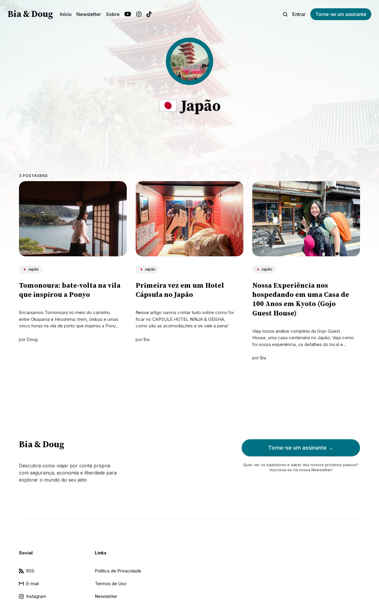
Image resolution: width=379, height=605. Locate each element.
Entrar (299, 14)
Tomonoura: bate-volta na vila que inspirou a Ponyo (70, 290)
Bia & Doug (30, 14)
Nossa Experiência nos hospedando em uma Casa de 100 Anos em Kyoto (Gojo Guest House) (300, 299)
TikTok (149, 14)
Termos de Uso (110, 583)
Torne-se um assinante (340, 14)
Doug (32, 339)
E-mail (32, 583)
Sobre (113, 14)
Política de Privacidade (118, 571)
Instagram (139, 14)
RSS (30, 571)
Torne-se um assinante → (300, 448)
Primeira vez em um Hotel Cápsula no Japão (180, 290)
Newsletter (88, 14)
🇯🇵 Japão (31, 269)
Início (66, 14)
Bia (147, 339)
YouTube (127, 14)
